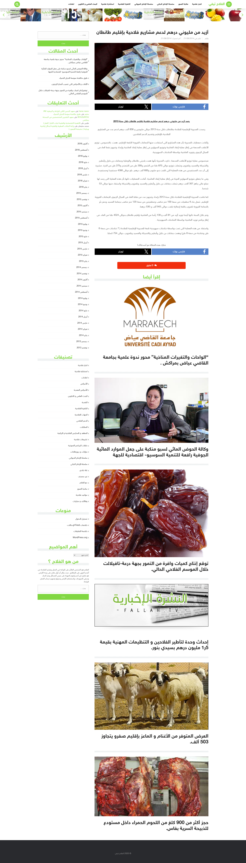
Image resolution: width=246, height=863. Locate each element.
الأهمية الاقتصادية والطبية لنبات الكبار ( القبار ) (61, 123)
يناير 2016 (83, 187)
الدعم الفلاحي (81, 421)
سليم (87, 114)
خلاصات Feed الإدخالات (77, 525)
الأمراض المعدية (80, 390)
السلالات (83, 427)
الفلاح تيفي (217, 4)
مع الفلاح (83, 483)
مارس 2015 (82, 249)
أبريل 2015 (82, 242)
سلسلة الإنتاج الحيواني (143, 4)
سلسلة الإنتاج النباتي (165, 4)
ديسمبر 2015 (81, 193)
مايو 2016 (83, 162)
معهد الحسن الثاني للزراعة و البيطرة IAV (59, 111)
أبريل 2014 (82, 317)
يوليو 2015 (82, 224)
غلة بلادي (83, 470)
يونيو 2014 (82, 304)
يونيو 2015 (82, 230)
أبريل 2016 (82, 168)
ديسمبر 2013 (81, 341)
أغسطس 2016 (81, 150)
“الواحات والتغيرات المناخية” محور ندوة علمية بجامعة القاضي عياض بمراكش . (65, 61)
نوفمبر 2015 (82, 199)
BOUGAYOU (83, 117)
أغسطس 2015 (81, 218)
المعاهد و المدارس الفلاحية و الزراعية (72, 433)
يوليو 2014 (82, 298)
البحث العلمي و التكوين (87, 4)
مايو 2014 (83, 311)
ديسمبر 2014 (81, 267)
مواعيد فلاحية (81, 495)
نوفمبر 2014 (82, 273)
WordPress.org (80, 537)
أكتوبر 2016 (82, 144)
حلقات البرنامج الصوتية (77, 445)
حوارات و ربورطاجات (78, 452)
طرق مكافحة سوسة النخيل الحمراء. (73, 78)
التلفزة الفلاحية (124, 4)
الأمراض (83, 384)
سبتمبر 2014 (82, 286)
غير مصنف (82, 476)
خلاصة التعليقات (80, 531)
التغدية (84, 402)
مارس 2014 (82, 323)
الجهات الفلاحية (81, 415)
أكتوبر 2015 (82, 205)
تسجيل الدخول (81, 519)
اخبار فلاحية (197, 4)
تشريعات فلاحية (80, 439)
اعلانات (71, 4)
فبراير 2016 (82, 181)
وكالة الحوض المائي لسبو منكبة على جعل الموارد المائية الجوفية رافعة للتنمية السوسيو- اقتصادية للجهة (64, 70)
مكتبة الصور (183, 4)
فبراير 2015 (82, 255)
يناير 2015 (83, 261)
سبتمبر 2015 (82, 212)
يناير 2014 (83, 335)
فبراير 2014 (82, 329)
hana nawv (84, 111)
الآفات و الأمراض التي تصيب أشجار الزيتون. (69, 84)
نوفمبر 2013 (82, 348)
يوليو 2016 (82, 156)
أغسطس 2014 (81, 292)
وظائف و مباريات (80, 501)
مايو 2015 (83, 236)
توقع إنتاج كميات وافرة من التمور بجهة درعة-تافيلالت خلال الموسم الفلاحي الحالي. (63, 92)
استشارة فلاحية (107, 4)
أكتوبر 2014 (82, 280)
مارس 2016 (82, 175)
